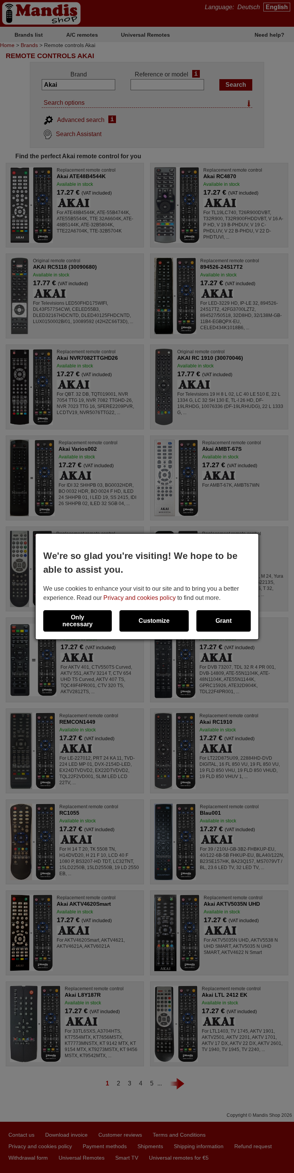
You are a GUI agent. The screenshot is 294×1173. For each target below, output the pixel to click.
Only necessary (77, 620)
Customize (154, 620)
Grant (224, 620)
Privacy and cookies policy (139, 598)
